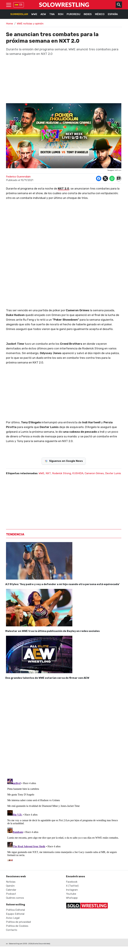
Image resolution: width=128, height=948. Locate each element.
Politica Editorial (15, 909)
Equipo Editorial (15, 913)
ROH (60, 14)
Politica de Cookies (17, 925)
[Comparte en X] (105, 178)
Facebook (72, 881)
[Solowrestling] (64, 5)
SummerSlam (19, 14)
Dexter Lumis (113, 473)
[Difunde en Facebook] (98, 178)
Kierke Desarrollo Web (41, 943)
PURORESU (73, 14)
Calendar (11, 889)
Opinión (10, 885)
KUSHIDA (77, 473)
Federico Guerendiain (18, 176)
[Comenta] (118, 178)
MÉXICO (99, 14)
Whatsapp (72, 897)
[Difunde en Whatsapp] (112, 178)
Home (9, 23)
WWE (34, 14)
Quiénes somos (15, 897)
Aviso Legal (13, 917)
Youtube (71, 893)
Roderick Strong (61, 473)
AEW (43, 14)
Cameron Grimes (94, 473)
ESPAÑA (113, 14)
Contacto (11, 929)
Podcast (11, 893)
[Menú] (8, 4)
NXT (48, 473)
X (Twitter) (72, 885)
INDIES (88, 14)
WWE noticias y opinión (30, 23)
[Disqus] (63, 728)
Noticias (11, 881)
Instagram (72, 889)
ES (21, 4)
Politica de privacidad (18, 921)
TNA (52, 14)
